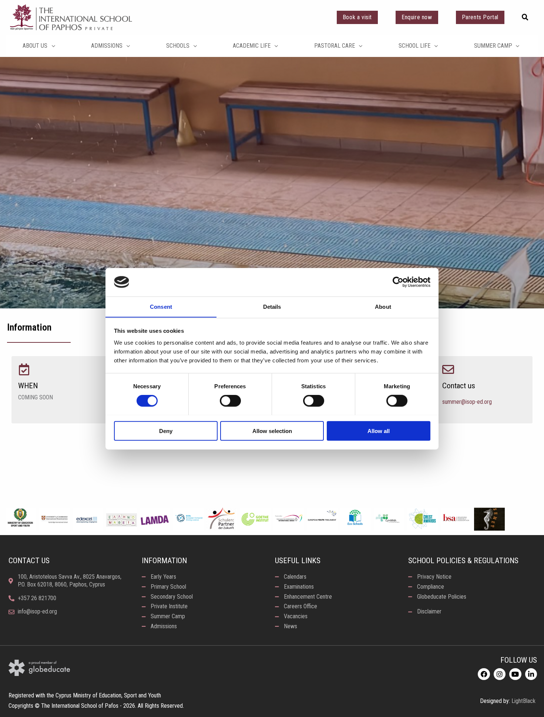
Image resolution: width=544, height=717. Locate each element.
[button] (525, 17)
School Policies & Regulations (463, 560)
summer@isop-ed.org (467, 401)
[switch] (230, 400)
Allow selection (272, 430)
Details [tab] (272, 306)
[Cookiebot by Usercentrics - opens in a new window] (398, 282)
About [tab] (383, 306)
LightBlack (523, 700)
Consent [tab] (161, 306)
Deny (165, 430)
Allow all (378, 430)
